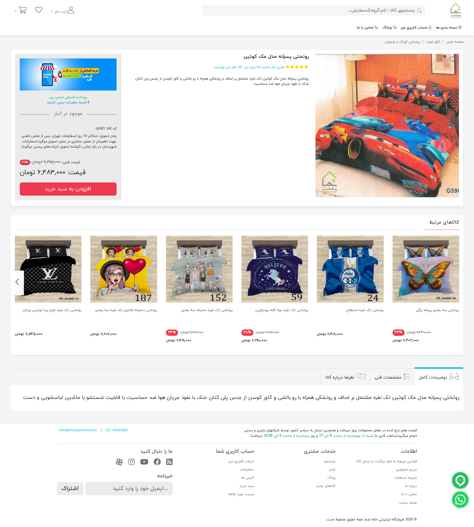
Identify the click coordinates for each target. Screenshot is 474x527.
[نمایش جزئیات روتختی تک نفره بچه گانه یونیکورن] (274, 269)
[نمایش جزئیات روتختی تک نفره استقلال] (350, 269)
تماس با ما (365, 27)
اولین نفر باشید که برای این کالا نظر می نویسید (249, 67)
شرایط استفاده (406, 477)
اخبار (332, 469)
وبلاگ (387, 27)
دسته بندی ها (446, 27)
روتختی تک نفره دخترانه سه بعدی (207, 310)
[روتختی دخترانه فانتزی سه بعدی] (199, 269)
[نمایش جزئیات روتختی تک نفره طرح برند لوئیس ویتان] (48, 269)
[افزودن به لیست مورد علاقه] (452, 60)
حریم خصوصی (406, 469)
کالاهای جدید (325, 486)
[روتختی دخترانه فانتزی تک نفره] (123, 269)
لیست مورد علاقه (241, 494)
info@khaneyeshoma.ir (78, 430)
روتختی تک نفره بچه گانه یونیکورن (281, 310)
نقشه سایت (408, 502)
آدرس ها (247, 477)
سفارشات (247, 469)
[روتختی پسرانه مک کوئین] (387, 125)
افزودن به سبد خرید (68, 189)
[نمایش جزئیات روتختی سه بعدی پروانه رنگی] (426, 269)
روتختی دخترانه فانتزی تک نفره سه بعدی (126, 310)
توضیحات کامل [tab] (433, 377)
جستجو (329, 461)
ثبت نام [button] (61, 11)
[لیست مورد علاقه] (39, 10)
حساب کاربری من (414, 27)
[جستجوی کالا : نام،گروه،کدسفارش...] (419, 10)
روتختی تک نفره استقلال (365, 310)
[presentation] (457, 282)
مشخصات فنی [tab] (388, 377)
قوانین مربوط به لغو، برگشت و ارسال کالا (387, 461)
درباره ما (411, 486)
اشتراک (70, 488)
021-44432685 (117, 430)
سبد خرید (246, 486)
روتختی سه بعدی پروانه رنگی (437, 310)
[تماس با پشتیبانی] (460, 499)
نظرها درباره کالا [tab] (339, 377)
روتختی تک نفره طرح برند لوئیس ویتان (51, 310)
